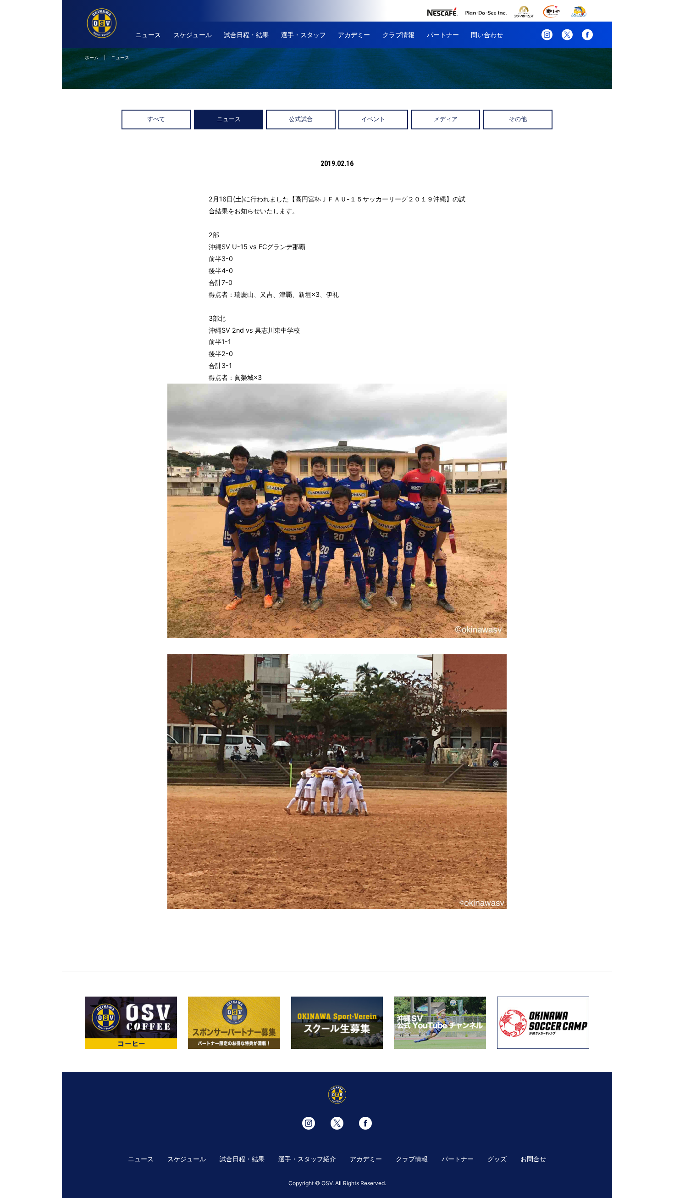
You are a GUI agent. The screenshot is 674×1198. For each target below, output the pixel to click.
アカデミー (354, 35)
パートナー (443, 35)
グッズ (497, 1159)
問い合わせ (487, 35)
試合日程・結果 (246, 35)
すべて (156, 119)
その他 (518, 119)
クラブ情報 (398, 35)
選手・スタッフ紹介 (307, 1159)
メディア (446, 119)
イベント (373, 119)
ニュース (148, 35)
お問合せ (533, 1159)
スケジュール (192, 35)
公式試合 (301, 119)
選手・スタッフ (303, 35)
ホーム (92, 57)
